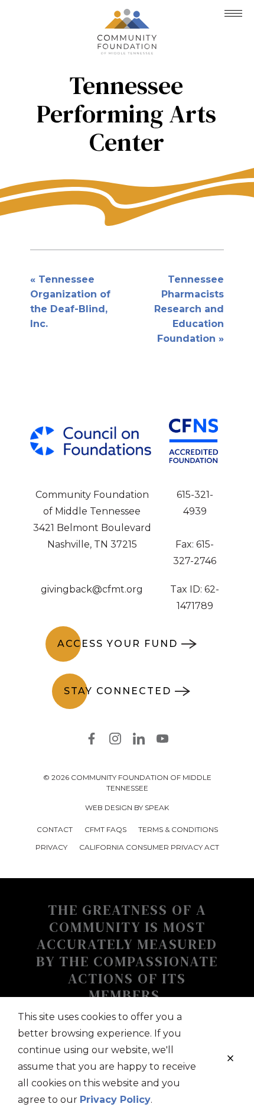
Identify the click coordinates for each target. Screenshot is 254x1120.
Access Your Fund (117, 643)
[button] (233, 13)
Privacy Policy (115, 1099)
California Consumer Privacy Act (149, 847)
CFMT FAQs (105, 829)
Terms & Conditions (178, 829)
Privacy (51, 847)
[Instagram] (115, 740)
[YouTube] (162, 740)
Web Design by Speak (127, 807)
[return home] (127, 15)
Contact (55, 829)
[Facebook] (91, 740)
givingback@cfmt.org (92, 589)
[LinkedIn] (139, 740)
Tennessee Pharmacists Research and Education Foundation (189, 309)
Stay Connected (117, 691)
